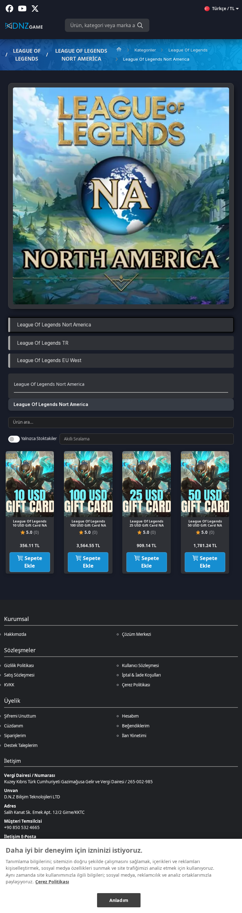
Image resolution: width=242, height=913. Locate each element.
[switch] (14, 439)
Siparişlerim (15, 735)
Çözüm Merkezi (136, 634)
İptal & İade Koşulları (141, 675)
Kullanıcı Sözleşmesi (140, 665)
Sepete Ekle (32, 562)
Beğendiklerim (135, 726)
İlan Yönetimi (134, 735)
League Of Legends (27, 54)
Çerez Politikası (136, 685)
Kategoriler (145, 49)
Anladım (118, 900)
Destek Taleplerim (20, 745)
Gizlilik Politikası (19, 665)
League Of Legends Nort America (81, 54)
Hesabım (130, 716)
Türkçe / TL (223, 8)
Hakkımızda (15, 634)
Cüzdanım (13, 726)
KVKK (9, 685)
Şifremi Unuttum (20, 716)
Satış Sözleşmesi (19, 675)
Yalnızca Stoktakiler (39, 438)
